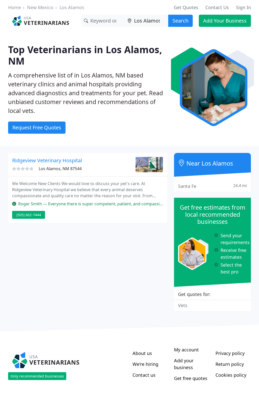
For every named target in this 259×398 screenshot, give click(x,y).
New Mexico (40, 7)
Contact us (144, 375)
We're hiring (145, 364)
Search (180, 20)
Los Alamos (71, 7)
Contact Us (217, 7)
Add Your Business (225, 20)
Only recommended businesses (37, 376)
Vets (182, 305)
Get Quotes (186, 7)
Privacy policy (230, 353)
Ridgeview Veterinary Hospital (47, 160)
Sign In (243, 7)
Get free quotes (190, 378)
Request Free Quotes (36, 127)
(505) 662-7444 (28, 214)
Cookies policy (230, 375)
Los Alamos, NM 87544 (60, 168)
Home (14, 7)
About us (142, 353)
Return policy (229, 364)
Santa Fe (212, 186)
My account (186, 350)
